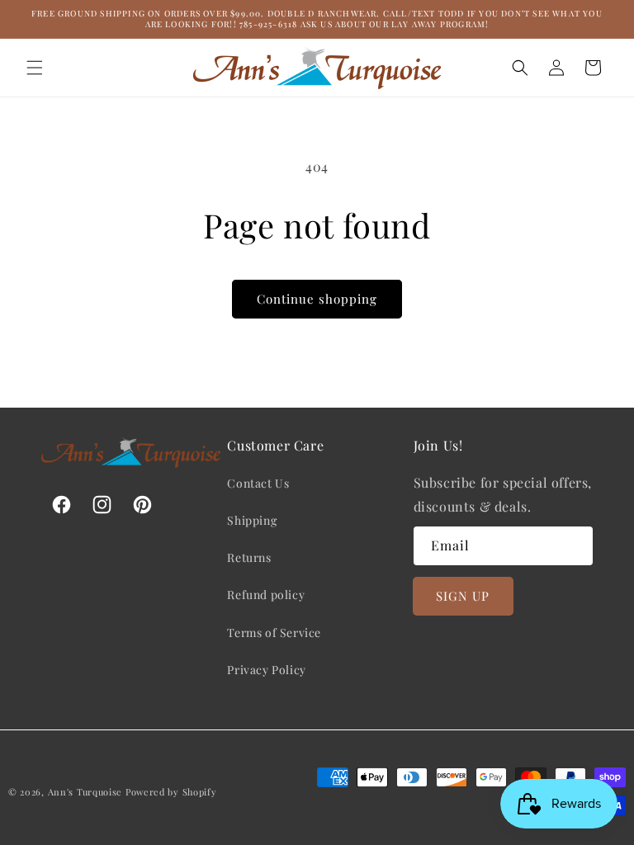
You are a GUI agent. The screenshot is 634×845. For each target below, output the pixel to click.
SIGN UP (463, 596)
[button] (35, 68)
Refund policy (266, 594)
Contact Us (258, 483)
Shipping (252, 520)
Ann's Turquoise (85, 792)
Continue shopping (317, 298)
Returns (249, 557)
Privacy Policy (266, 669)
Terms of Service (274, 632)
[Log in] (556, 68)
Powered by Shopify (171, 792)
